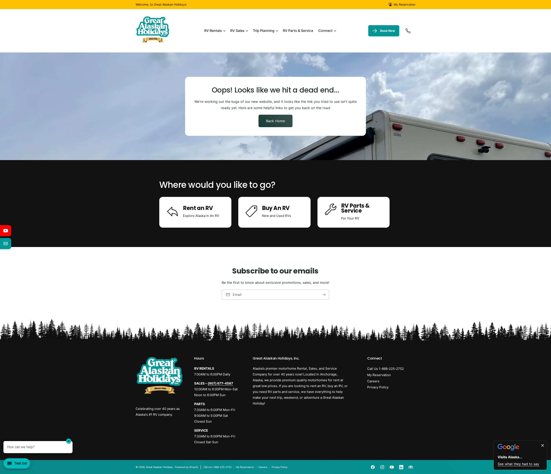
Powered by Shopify (186, 467)
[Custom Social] (410, 467)
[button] (215, 30)
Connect (325, 30)
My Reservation (404, 4)
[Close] (542, 445)
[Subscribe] (324, 294)
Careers (373, 381)
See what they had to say (518, 464)
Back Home (275, 121)
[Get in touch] (408, 30)
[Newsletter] (5, 243)
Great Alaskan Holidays (159, 467)
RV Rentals (213, 30)
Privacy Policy (377, 387)
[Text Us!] (17, 465)
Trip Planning (263, 30)
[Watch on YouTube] (5, 230)
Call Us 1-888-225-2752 (385, 369)
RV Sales (237, 30)
